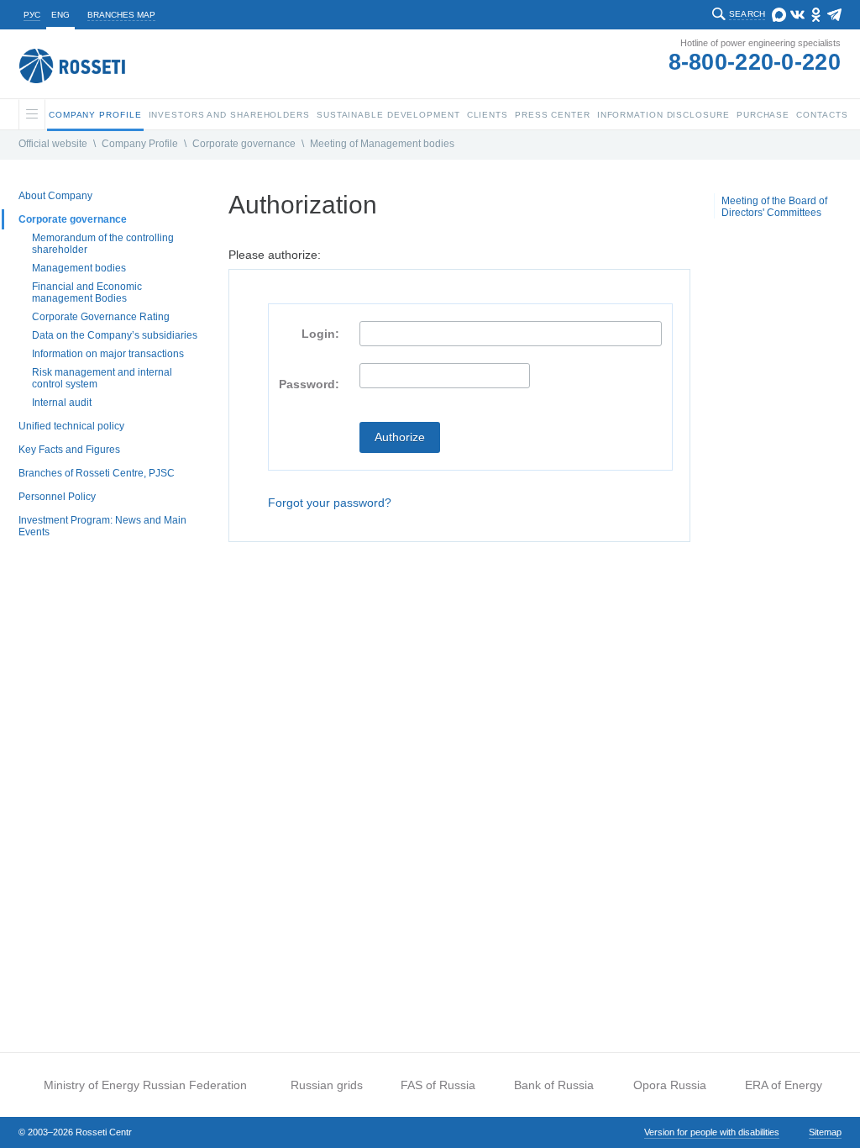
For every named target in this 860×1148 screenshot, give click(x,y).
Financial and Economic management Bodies (87, 292)
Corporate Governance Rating (101, 317)
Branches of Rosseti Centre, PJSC (96, 473)
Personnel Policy (57, 497)
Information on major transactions (108, 354)
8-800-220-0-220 (755, 62)
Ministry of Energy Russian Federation (145, 1085)
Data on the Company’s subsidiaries (114, 335)
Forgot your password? (329, 502)
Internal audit (62, 402)
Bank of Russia (554, 1085)
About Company (55, 196)
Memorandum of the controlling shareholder (103, 243)
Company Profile (140, 144)
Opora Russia (669, 1085)
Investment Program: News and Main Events (102, 526)
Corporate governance (244, 144)
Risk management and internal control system (102, 378)
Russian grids (327, 1085)
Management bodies (79, 268)
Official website (52, 144)
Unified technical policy (71, 426)
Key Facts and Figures (69, 450)
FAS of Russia (438, 1085)
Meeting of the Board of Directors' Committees (774, 207)
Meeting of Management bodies (382, 144)
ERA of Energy (783, 1085)
